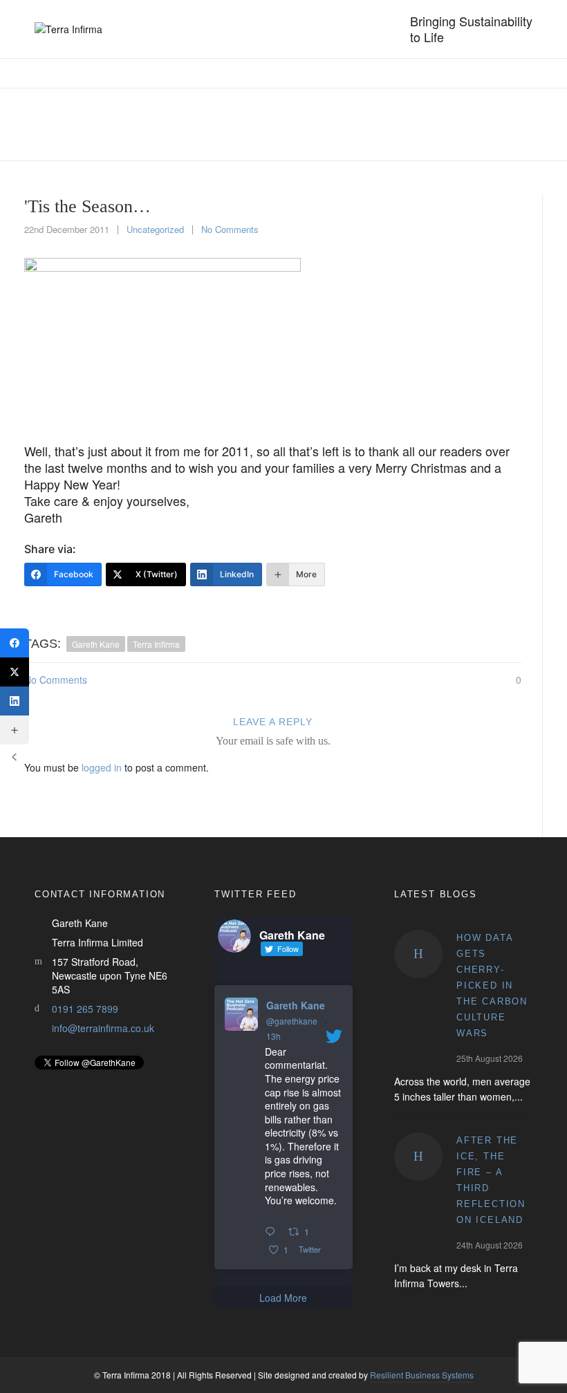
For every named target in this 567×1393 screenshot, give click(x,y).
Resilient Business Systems (422, 1375)
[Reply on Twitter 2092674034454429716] (273, 1232)
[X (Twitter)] (14, 671)
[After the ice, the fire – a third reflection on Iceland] (418, 1156)
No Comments (230, 229)
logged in (102, 767)
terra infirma (156, 644)
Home (359, 124)
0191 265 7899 (85, 1009)
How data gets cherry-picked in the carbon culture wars (492, 985)
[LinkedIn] (14, 701)
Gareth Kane (295, 1005)
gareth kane (96, 644)
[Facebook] (14, 642)
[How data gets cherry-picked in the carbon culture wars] (418, 954)
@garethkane (291, 1021)
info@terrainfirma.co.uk (103, 1028)
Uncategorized (416, 124)
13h (273, 1036)
